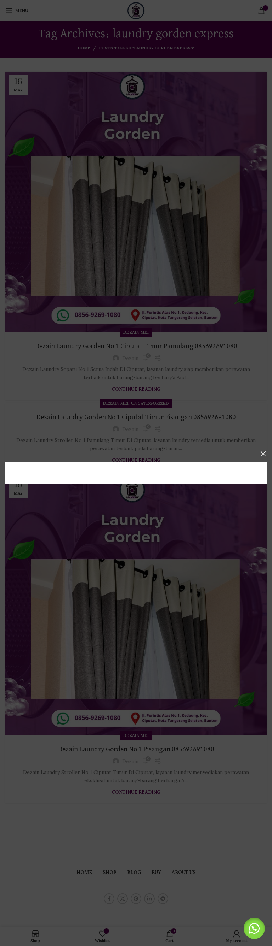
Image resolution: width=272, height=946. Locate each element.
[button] (254, 928)
